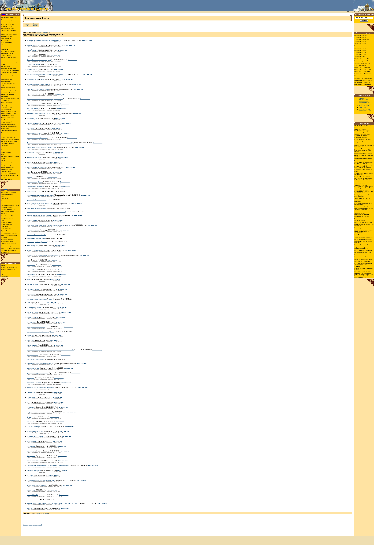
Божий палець (5, 226)
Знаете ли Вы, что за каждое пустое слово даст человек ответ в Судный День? (364, 145)
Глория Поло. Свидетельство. (9, 34)
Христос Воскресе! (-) (32, 312)
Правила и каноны (32, 220)
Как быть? (29, 508)
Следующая (45, 513)
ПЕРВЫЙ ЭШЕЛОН (32, 50)
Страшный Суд (5, 49)
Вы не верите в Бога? (7, 26)
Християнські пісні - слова (8, 209)
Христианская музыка (360, 43)
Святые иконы (5, 100)
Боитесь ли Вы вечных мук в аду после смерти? (363, 204)
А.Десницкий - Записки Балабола (10, 139)
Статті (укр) (367, 69)
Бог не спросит (5, 60)
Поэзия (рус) (357, 71)
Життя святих (368, 76)
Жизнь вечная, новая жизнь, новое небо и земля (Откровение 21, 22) (46, 225)
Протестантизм (5, 150)
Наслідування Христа (7, 218)
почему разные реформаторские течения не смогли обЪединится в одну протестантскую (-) (52, 503)
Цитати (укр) (367, 82)
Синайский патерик (6, 169)
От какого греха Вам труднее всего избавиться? (364, 225)
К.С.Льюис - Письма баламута (9, 137)
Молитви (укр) (368, 74)
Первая (38, 513)
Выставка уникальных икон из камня (37, 299)
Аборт (2, 85)
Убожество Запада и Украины (35, 431)
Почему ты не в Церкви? (7, 53)
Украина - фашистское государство (36, 485)
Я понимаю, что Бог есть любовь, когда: (363, 170)
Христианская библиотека (361, 39)
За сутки (39, 32)
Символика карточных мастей (9, 130)
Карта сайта (4, 272)
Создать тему (27, 24)
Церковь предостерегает (8, 87)
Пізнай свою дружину (7, 241)
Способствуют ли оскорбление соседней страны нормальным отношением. (48, 465)
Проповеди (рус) (359, 80)
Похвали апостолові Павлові (9, 235)
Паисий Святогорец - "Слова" (9, 141)
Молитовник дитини (6, 207)
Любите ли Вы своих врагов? (362, 261)
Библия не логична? (32, 69)
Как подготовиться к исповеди (9, 62)
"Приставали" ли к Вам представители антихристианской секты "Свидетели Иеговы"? (363, 187)
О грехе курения (5, 105)
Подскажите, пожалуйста (34, 470)
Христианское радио (360, 50)
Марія (2, 220)
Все (50, 32)
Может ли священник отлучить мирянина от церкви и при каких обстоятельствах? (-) (50, 143)
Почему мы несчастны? (7, 24)
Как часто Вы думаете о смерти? (363, 239)
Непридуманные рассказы (8, 165)
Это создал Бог (5, 40)
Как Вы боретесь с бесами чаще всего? (363, 126)
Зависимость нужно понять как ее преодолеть (39, 215)
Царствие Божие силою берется (10, 156)
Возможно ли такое (32, 182)
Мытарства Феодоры (6, 22)
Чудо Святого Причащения (8, 173)
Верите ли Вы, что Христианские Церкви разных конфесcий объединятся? (363, 231)
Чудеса (3, 160)
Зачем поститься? (6, 55)
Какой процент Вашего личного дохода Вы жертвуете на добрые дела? (363, 155)
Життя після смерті (6, 228)
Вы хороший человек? (360, 183)
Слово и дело (30, 378)
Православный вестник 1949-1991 (36, 235)
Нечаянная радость (6, 81)
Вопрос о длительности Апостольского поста (39, 203)
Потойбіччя (4, 213)
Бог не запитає (5, 198)
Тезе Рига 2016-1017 (32, 495)
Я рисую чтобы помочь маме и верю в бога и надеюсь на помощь (45, 99)
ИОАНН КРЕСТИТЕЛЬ (33, 79)
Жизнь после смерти (6, 42)
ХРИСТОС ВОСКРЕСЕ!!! (33, 65)
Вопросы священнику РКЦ (361, 61)
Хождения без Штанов (33, 45)
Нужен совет (30, 340)
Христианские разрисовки (8, 83)
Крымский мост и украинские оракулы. (37, 373)
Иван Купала (30, 128)
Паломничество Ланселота (8, 68)
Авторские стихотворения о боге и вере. (38, 332)
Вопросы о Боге (31, 446)
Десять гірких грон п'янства (8, 250)
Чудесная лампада (6, 109)
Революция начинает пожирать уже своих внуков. (40, 387)
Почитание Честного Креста (8, 113)
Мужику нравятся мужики (34, 104)
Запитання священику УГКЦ (362, 63)
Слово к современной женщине (9, 133)
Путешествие (30, 335)
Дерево (53, 35)
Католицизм (4, 145)
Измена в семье (31, 152)
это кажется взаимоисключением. (36, 250)
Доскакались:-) (31, 490)
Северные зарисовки (32, 355)
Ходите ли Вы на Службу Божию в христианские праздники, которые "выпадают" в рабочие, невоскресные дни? (363, 209)
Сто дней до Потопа (6, 79)
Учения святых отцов (360, 65)
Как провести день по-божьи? (9, 124)
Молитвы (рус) (358, 74)
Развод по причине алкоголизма (36, 327)
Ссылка (42, 79)
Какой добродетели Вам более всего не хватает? (363, 195)
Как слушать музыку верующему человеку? (38, 84)
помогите (29, 177)
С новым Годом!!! (31, 397)
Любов (2, 196)
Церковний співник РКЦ (7, 211)
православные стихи (32, 245)
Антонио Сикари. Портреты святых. (8, 31)
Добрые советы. (31, 451)
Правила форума (35, 24)
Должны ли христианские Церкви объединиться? (363, 174)
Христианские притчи (360, 52)
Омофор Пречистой (6, 122)
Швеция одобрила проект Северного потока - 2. (40, 363)
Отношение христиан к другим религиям (9, 176)
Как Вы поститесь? (359, 220)
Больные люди (31, 407)
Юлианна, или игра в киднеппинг (10, 70)
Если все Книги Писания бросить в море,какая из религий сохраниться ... (47, 74)
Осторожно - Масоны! (7, 179)
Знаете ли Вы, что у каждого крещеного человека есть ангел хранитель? (363, 200)
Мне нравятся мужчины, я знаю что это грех (39, 113)
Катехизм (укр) (368, 78)
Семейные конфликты (33, 230)
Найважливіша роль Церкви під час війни (38, 195)
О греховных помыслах (7, 117)
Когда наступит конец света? (362, 228)
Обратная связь (5, 274)
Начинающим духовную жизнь (9, 92)
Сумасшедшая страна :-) (33, 426)
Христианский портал (12, 14)
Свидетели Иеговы (6, 152)
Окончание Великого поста (34, 382)
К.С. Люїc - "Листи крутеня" (8, 244)
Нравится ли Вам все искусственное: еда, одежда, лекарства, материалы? (362, 131)
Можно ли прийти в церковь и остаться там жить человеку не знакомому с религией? (50, 350)
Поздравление (31, 294)
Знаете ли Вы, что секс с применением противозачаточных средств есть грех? (364, 191)
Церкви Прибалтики (32, 317)
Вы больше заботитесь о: (361, 137)
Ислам (2, 154)
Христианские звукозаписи (361, 46)
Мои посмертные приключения (9, 20)
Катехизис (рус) (358, 78)
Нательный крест (5, 128)
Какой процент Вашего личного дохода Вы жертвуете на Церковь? (364, 159)
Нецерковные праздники (8, 94)
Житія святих (4, 237)
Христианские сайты (32, 284)
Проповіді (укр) (368, 80)
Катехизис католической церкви (9, 148)
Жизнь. (29, 279)
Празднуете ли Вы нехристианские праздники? (362, 213)
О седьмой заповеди (6, 107)
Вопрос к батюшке (32, 441)
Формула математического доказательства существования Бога (44, 40)
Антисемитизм (31, 274)
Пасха (28, 172)
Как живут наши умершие (8, 47)
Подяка (29, 417)
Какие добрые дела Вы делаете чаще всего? (363, 242)
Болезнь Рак (30, 55)
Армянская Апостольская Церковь (36, 238)
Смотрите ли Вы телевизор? (362, 142)
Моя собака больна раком (34, 157)
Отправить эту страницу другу (9, 267)
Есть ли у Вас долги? (360, 257)
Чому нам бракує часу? (7, 194)
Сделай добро (358, 84)
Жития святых (358, 76)
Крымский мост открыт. (33, 368)
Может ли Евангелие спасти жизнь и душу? (39, 60)
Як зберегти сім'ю (5, 252)
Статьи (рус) (357, 69)
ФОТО (28, 402)
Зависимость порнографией (34, 133)
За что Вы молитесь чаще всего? (363, 235)
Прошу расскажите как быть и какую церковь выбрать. (41, 147)
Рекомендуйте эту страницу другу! (32, 525)
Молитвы (3, 158)
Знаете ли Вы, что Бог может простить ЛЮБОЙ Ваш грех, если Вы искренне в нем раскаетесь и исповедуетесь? (363, 179)
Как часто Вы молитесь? (361, 245)
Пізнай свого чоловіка (7, 239)
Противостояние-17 (32, 461)
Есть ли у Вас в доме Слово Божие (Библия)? (364, 269)
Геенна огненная (5, 135)
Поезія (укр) (367, 71)
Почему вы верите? (32, 118)
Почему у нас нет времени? (8, 57)
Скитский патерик (6, 171)
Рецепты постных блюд (7, 163)
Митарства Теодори (6, 224)
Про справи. (30, 475)
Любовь (3, 64)
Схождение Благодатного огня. (35, 186)
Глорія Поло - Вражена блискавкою (10, 248)
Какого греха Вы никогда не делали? (361, 217)
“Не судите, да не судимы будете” (10, 98)
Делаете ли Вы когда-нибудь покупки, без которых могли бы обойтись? (362, 150)
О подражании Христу (7, 36)
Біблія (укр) (367, 67)
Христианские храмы (360, 54)
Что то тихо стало (32, 94)
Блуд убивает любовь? (33, 289)
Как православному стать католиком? (37, 167)
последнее (42, 42)
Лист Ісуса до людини (7, 246)
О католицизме (31, 265)
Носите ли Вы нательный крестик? (364, 259)
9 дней (28, 260)
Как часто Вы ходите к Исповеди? (363, 250)
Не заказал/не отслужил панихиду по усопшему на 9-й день (43, 255)
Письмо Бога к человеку (7, 28)
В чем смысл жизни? (6, 38)
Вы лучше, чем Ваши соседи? (362, 139)
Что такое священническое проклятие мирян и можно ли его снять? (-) (46, 212)
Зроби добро (367, 84)
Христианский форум (360, 37)
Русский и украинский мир (34, 307)
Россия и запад (31, 422)
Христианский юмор (360, 56)
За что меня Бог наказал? (8, 51)
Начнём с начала (31, 322)
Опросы (3, 265)
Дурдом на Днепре (32, 345)
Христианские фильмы (360, 41)
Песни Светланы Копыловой (35, 359)
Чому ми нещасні (5, 201)
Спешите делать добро (7, 115)
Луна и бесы (30, 108)
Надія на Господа (6, 231)
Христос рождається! (32, 500)
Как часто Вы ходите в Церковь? (363, 252)
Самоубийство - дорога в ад (8, 90)
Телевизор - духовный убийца (9, 126)
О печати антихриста (7, 102)
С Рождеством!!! (31, 392)
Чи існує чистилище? (6, 222)
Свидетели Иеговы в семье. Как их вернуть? (39, 412)
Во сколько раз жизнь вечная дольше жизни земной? (362, 134)
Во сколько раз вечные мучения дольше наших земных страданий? (363, 265)
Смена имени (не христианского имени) (38, 89)
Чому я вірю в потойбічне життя (9, 216)
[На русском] (3, 14)
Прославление (31, 191)
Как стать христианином (7, 143)
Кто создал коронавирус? (34, 123)
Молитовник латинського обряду (10, 205)
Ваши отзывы (4, 276)
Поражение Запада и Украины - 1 (36, 436)
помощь (29, 162)
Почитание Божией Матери (8, 111)
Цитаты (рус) (358, 82)
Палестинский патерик (7, 167)
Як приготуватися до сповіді (8, 192)
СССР (28, 302)
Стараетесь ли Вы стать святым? (363, 237)
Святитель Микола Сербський (9, 233)
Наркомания (4, 96)
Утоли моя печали (6, 77)
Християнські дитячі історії (34, 242)
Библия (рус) (357, 67)
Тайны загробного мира (7, 45)
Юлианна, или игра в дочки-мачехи (10, 75)
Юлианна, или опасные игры (9, 72)
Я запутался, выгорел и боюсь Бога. (37, 138)
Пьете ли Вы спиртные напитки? (363, 222)
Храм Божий (4, 120)
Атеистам (29, 270)
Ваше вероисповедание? (361, 255)
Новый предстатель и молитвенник (36, 208)
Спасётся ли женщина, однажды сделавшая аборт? (41, 480)
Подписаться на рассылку (8, 269)
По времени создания (39, 34)
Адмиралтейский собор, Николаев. (36, 200)
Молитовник (4, 203)
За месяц (44, 32)
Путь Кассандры (5, 66)
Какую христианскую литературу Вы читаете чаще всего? (363, 247)
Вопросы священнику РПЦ (361, 58)
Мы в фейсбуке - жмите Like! (8, 17)
